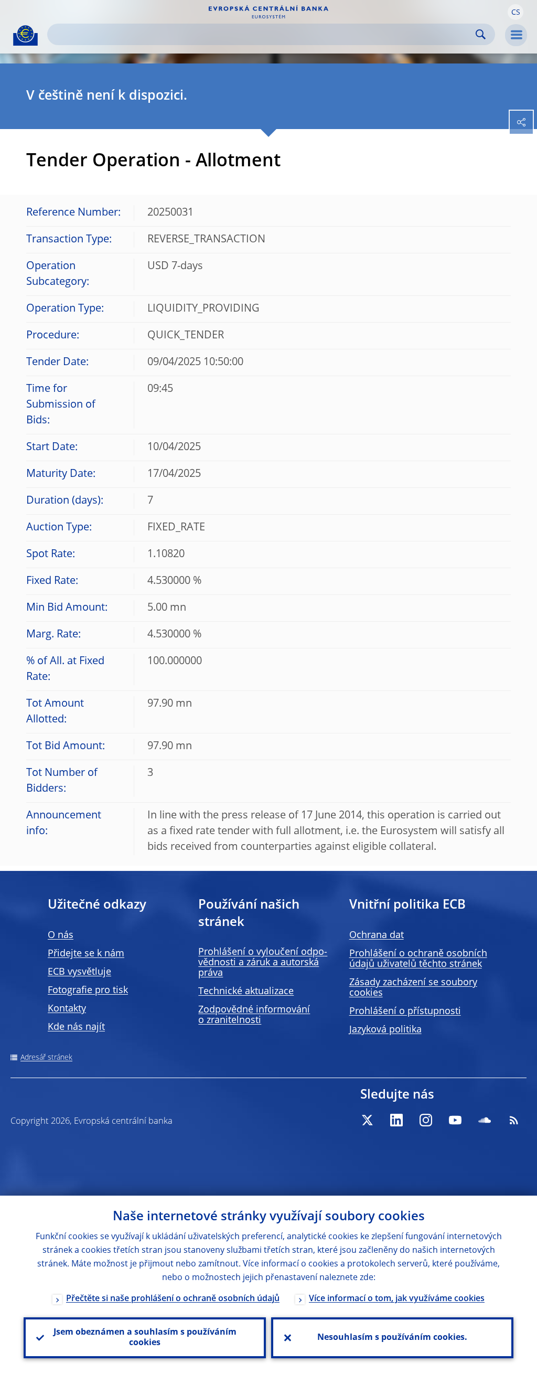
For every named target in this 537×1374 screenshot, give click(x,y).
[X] (367, 1120)
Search (480, 34)
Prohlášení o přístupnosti (405, 1011)
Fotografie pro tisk (88, 990)
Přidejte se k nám (86, 953)
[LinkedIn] (396, 1120)
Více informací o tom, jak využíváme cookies (397, 1299)
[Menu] (516, 35)
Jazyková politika (385, 1030)
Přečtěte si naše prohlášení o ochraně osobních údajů (173, 1299)
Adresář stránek (46, 1057)
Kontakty (67, 1009)
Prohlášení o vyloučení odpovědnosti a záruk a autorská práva (262, 962)
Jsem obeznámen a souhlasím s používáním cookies (145, 1337)
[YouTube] (455, 1120)
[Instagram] (425, 1120)
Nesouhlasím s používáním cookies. (392, 1338)
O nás (60, 935)
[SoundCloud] (484, 1120)
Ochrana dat (376, 935)
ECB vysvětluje (79, 972)
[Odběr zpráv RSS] (514, 1120)
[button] (515, 12)
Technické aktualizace (246, 991)
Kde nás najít (76, 1027)
